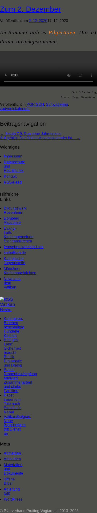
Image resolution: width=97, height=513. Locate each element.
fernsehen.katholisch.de (14, 247)
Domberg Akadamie (12, 220)
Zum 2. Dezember (30, 9)
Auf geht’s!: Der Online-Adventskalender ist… (40, 138)
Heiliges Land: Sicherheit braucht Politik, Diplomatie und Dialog (13, 352)
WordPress (13, 499)
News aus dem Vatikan (12, 283)
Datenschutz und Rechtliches (14, 166)
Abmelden (12, 459)
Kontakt (10, 176)
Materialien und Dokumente (13, 469)
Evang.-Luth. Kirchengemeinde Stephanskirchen (14, 234)
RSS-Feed (13, 182)
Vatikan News (7, 307)
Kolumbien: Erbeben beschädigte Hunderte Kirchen (14, 327)
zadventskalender (14, 109)
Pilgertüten (61, 32)
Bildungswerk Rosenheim (14, 210)
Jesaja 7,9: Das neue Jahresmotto (30, 134)
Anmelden (12, 453)
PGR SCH (35, 104)
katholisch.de (14, 253)
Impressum (13, 156)
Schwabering (57, 104)
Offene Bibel (9, 481)
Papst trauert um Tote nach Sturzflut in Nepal (12, 403)
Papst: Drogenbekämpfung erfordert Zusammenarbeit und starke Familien (20, 380)
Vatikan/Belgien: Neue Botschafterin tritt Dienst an (17, 425)
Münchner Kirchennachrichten (14, 271)
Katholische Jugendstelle (14, 261)
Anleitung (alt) (12, 491)
